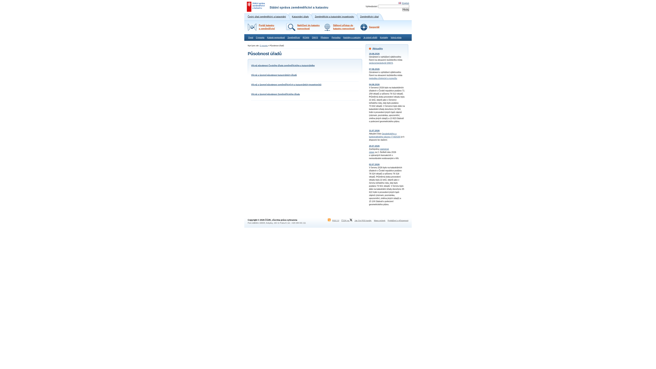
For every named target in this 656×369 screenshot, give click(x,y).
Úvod (250, 37)
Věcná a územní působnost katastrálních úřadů (274, 75)
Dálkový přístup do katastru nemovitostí (344, 27)
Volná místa (396, 37)
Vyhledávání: (372, 6)
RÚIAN (306, 37)
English (405, 3)
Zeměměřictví (294, 37)
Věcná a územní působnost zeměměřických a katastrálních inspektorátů (286, 85)
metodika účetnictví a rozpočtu (383, 78)
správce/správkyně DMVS (381, 63)
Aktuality (377, 48)
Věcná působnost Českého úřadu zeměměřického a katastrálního (283, 65)
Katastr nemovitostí (276, 37)
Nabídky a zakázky (352, 37)
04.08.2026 (374, 84)
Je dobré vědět (370, 37)
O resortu (260, 37)
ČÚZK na (345, 221)
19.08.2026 (374, 54)
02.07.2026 (374, 164)
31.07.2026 (374, 130)
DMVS (315, 37)
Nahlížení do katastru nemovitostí (308, 27)
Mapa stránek (379, 221)
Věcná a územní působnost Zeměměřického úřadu (275, 94)
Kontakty (384, 37)
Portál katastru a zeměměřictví (267, 27)
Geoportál (374, 27)
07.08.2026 (374, 69)
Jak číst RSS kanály (362, 221)
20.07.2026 (374, 146)
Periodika (336, 37)
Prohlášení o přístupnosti (398, 221)
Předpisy (325, 37)
